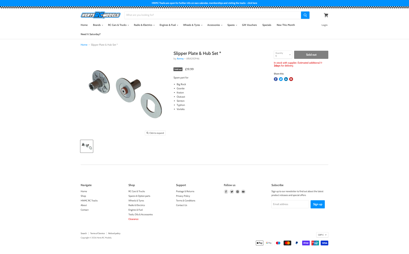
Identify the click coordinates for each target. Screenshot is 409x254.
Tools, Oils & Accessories (140, 214)
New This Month (286, 24)
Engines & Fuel (168, 24)
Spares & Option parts (139, 196)
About (84, 205)
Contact (85, 209)
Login (325, 25)
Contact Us (181, 205)
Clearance (133, 219)
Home (84, 24)
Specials (266, 24)
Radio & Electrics (143, 24)
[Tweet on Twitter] (281, 79)
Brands (97, 24)
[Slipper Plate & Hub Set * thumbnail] (86, 146)
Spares (231, 24)
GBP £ (321, 234)
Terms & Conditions (185, 200)
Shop (83, 196)
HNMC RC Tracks (89, 200)
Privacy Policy (183, 196)
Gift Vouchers (249, 24)
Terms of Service (97, 233)
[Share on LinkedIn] (286, 79)
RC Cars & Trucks (117, 24)
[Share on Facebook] (276, 79)
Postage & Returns (185, 191)
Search (84, 233)
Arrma (180, 58)
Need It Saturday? (90, 34)
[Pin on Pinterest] (291, 79)
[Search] (305, 15)
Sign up (317, 204)
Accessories (214, 24)
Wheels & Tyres (192, 24)
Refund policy (114, 233)
